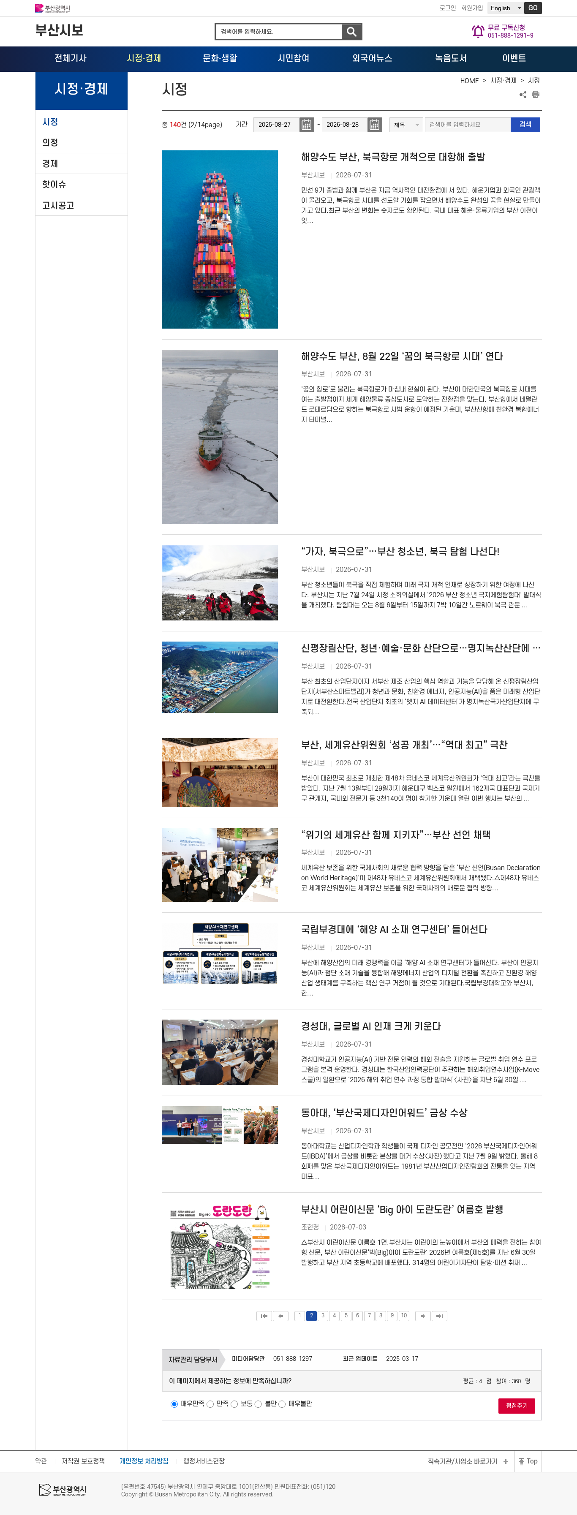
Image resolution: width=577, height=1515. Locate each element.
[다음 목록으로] (423, 1316)
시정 (50, 122)
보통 (247, 1404)
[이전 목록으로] (280, 1316)
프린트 (535, 94)
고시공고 (58, 206)
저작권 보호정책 (83, 1461)
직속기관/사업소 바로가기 (463, 1462)
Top (532, 1461)
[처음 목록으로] (264, 1316)
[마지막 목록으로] (439, 1316)
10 (404, 1316)
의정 (50, 143)
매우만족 (192, 1404)
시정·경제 (503, 80)
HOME (469, 81)
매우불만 (300, 1404)
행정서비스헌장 (204, 1461)
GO (533, 8)
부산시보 (59, 31)
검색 (351, 31)
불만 (271, 1404)
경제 (50, 164)
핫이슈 (54, 185)
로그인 (448, 8)
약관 (41, 1461)
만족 (223, 1404)
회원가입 (472, 8)
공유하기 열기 (523, 94)
